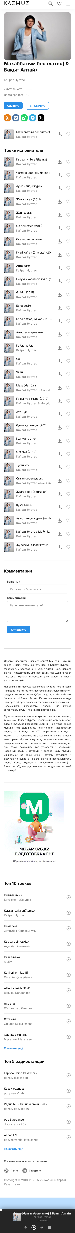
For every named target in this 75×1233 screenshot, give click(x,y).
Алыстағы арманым (29, 332)
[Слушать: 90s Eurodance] (68, 1121)
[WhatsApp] (24, 117)
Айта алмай (24, 265)
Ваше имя (13, 581)
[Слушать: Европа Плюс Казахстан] (68, 1075)
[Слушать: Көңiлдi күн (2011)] (68, 974)
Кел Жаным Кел (26, 438)
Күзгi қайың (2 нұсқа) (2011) (35, 252)
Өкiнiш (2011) (25, 292)
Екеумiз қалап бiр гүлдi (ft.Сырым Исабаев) (35, 279)
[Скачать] (59, 134)
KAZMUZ (16, 3)
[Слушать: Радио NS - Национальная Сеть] (68, 1106)
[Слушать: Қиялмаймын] (68, 897)
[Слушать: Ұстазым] (68, 1021)
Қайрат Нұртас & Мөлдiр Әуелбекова (35, 403)
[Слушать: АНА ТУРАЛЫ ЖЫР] (68, 990)
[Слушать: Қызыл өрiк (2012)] (68, 943)
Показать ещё (13, 1048)
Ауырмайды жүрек (29, 186)
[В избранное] (68, 134)
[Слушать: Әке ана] (68, 1005)
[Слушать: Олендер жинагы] (68, 1036)
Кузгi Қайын (24, 505)
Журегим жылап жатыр (32, 545)
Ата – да (22, 412)
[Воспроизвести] (9, 134)
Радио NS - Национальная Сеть (25, 1104)
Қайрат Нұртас (14, 80)
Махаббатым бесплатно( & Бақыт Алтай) (35, 132)
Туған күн (22, 465)
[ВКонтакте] (15, 117)
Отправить (18, 629)
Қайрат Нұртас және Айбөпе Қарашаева (35, 483)
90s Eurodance (14, 1119)
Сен (18, 358)
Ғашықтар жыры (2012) (32, 398)
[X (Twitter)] (41, 117)
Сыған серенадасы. (29, 478)
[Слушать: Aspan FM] (68, 1137)
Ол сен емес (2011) (29, 226)
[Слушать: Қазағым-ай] (68, 959)
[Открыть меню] (68, 3)
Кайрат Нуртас (26, 270)
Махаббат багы (26, 385)
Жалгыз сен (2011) (28, 199)
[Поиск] (50, 3)
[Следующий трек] (41, 1227)
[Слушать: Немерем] (68, 928)
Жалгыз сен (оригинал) (31, 491)
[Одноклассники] (7, 117)
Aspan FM (10, 1135)
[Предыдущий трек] (25, 1227)
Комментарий (16, 597)
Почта (14, 1170)
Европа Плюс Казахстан (20, 1073)
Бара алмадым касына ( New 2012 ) (35, 319)
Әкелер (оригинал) (29, 239)
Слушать (13, 105)
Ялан (19, 372)
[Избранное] (59, 3)
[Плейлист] (49, 1227)
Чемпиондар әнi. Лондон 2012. (35, 172)
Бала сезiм (23, 305)
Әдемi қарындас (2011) (32, 425)
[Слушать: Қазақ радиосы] (68, 1090)
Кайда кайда (25, 345)
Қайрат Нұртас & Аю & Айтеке (35, 390)
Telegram (35, 1170)
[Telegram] (32, 117)
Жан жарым (24, 212)
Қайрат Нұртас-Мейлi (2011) (35, 531)
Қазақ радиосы (14, 1088)
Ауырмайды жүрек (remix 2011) (35, 518)
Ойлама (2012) (26, 451)
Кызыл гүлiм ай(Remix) (31, 159)
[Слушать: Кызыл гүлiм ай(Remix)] (68, 912)
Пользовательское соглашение (25, 1161)
